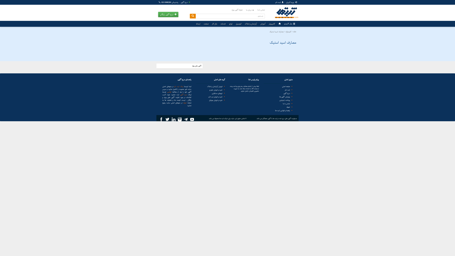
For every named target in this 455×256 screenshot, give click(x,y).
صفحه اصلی (286, 86)
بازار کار (214, 23)
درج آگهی (184, 2)
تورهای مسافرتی (217, 93)
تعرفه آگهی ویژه (237, 10)
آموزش (263, 23)
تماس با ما (261, 10)
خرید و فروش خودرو (215, 90)
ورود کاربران (290, 2)
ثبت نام (278, 2)
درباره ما (249, 10)
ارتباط (198, 23)
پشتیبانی (170, 2)
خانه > (294, 31)
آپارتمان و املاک (251, 23)
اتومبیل (238, 23)
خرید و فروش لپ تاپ (215, 97)
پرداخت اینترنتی (284, 100)
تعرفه (288, 107)
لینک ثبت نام (178, 86)
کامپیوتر (272, 23)
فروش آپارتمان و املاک (214, 86)
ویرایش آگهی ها (284, 97)
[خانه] (279, 24)
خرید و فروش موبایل (215, 100)
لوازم (230, 23)
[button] (168, 14)
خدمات (223, 23)
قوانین (169, 92)
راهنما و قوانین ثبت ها (282, 110)
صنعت (206, 23)
